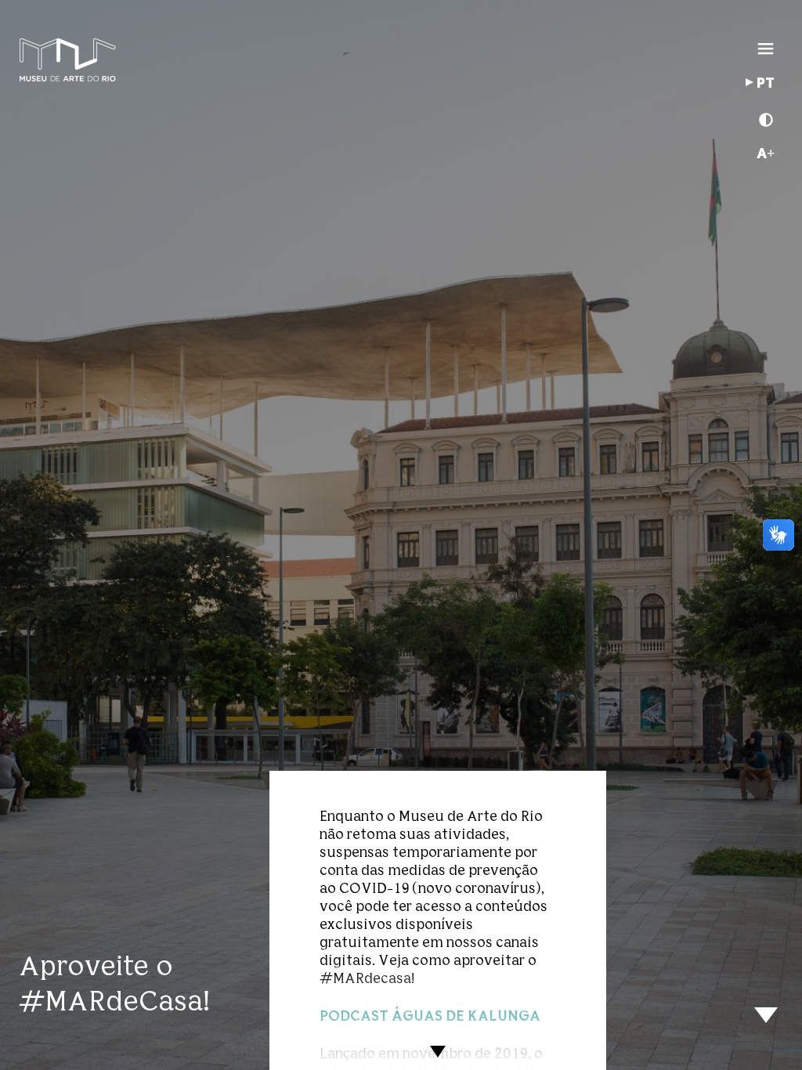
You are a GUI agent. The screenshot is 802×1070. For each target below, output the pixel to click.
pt (766, 84)
